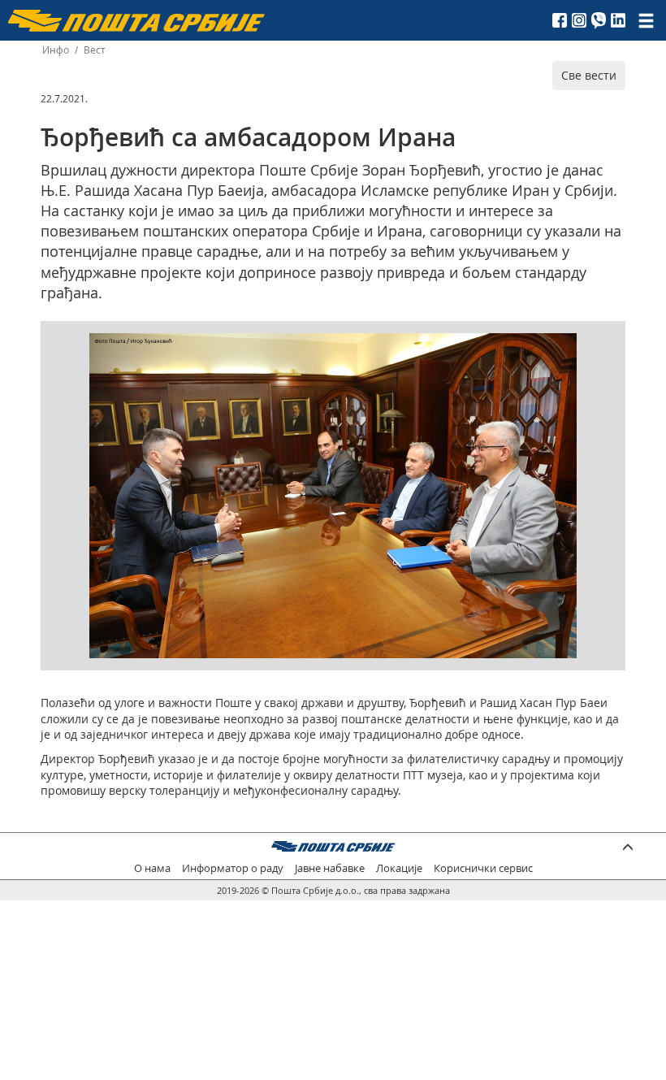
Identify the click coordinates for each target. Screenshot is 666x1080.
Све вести (588, 75)
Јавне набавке (330, 868)
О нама (152, 868)
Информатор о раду (232, 868)
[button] (562, 348)
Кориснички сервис (483, 868)
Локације (399, 868)
